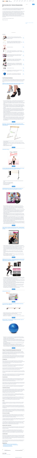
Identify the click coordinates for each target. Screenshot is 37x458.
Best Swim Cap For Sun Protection (7, 445)
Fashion (22, 1)
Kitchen (15, 1)
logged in (6, 454)
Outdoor (25, 1)
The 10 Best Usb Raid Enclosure (18, 450)
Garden (20, 1)
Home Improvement (10, 1)
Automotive (30, 1)
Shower (17, 1)
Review (33, 1)
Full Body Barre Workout (5, 149)
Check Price (13, 147)
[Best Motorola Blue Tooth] (3, 450)
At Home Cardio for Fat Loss (6, 291)
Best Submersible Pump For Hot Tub (7, 446)
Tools (27, 1)
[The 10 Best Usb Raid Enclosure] (24, 450)
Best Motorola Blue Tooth (7, 450)
